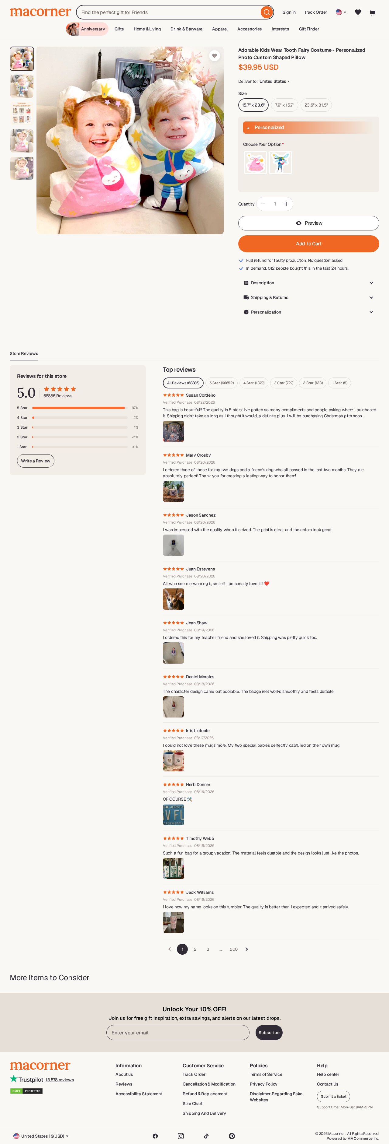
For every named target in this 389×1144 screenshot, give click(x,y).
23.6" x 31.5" (316, 105)
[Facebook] (155, 1136)
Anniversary (93, 29)
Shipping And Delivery (204, 1113)
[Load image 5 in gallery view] (21, 168)
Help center (328, 1074)
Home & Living (147, 29)
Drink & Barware (186, 29)
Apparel (220, 29)
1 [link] (182, 949)
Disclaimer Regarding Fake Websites (276, 1097)
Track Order (315, 12)
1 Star (339, 383)
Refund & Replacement (205, 1094)
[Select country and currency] (341, 12)
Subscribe (269, 1032)
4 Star (253, 383)
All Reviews (183, 383)
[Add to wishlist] (214, 55)
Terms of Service (266, 1074)
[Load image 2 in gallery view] (21, 86)
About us (124, 1074)
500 (234, 949)
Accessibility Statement (138, 1094)
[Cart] (372, 12)
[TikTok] (206, 1136)
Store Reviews (24, 353)
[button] (308, 144)
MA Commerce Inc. (363, 1138)
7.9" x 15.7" (284, 105)
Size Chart (193, 1103)
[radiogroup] (308, 162)
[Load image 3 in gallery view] (21, 113)
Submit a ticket (333, 1096)
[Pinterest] (232, 1136)
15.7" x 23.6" (253, 105)
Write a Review (35, 461)
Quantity (246, 204)
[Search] (267, 12)
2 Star (312, 383)
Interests (280, 29)
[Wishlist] (358, 12)
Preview (313, 223)
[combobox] (175, 12)
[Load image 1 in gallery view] (21, 58)
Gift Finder (309, 29)
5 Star (221, 383)
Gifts (119, 29)
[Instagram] (181, 1136)
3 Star (283, 383)
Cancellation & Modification (209, 1084)
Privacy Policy (263, 1084)
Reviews (124, 1084)
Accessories (249, 29)
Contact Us (328, 1084)
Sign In (289, 14)
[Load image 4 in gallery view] (21, 141)
